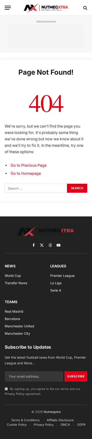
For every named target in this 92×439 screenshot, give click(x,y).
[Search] (84, 7)
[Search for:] (36, 188)
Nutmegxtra (52, 412)
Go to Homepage (26, 173)
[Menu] (8, 7)
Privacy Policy (15, 394)
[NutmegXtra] (46, 7)
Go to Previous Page (28, 165)
